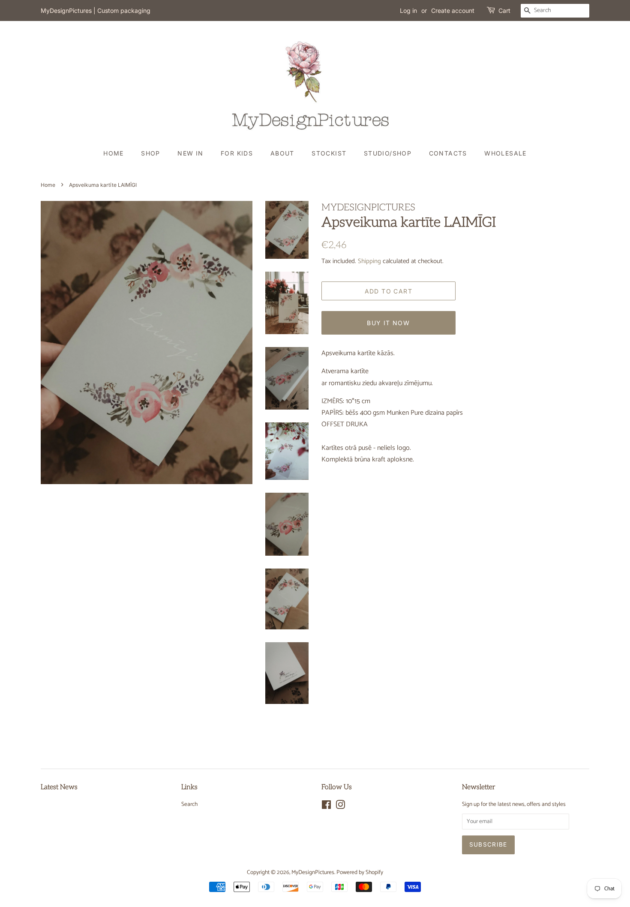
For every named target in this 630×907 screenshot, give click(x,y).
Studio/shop (387, 153)
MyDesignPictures (312, 872)
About (282, 153)
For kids (237, 153)
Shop (150, 153)
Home (113, 153)
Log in (408, 10)
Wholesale (505, 153)
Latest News (59, 787)
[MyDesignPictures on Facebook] (326, 806)
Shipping (369, 261)
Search (189, 804)
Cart (504, 10)
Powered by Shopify (359, 872)
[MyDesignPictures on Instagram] (340, 806)
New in (190, 153)
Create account (452, 10)
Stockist (329, 153)
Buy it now (388, 322)
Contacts (448, 153)
